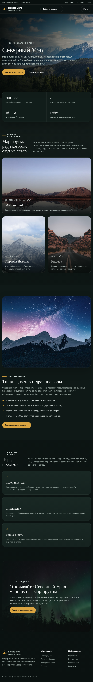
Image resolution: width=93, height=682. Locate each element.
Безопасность (74, 663)
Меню (85, 9)
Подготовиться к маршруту (17, 425)
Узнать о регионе (36, 72)
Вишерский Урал (48, 663)
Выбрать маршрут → (52, 9)
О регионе (72, 656)
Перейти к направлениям (22, 610)
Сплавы (44, 666)
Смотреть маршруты (14, 72)
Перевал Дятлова (48, 659)
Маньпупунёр (46, 656)
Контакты (72, 666)
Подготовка (73, 659)
